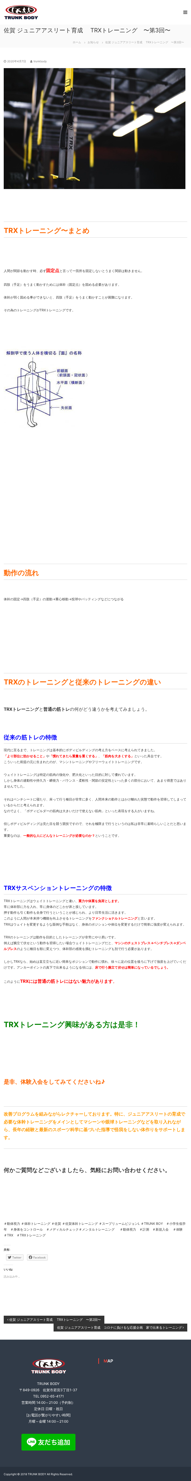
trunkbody (40, 61)
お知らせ (93, 42)
